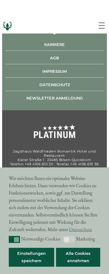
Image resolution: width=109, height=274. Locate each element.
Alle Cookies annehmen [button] (78, 257)
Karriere (54, 44)
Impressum (54, 71)
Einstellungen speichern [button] (31, 257)
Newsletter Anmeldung (54, 98)
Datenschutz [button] (80, 229)
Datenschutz (54, 85)
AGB (54, 58)
